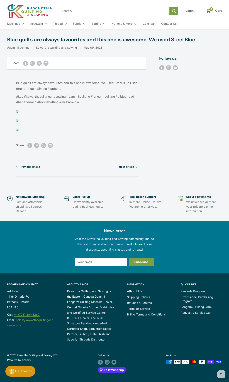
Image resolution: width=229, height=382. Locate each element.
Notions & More (122, 23)
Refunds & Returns (139, 303)
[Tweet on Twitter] (39, 63)
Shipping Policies (138, 297)
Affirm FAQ (134, 291)
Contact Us (169, 23)
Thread (58, 23)
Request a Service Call (196, 312)
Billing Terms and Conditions (146, 314)
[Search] (173, 11)
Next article (126, 166)
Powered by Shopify (19, 359)
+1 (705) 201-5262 (27, 314)
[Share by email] (45, 63)
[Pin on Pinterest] (32, 63)
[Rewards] (20, 371)
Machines (13, 23)
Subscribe (141, 262)
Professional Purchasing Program (197, 299)
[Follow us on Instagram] (168, 67)
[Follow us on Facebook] (161, 67)
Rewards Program (193, 291)
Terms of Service (138, 308)
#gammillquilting (18, 47)
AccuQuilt (36, 23)
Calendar (149, 23)
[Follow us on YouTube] (175, 67)
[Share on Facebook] (25, 63)
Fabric (77, 23)
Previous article (30, 166)
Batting (96, 23)
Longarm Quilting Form (196, 307)
